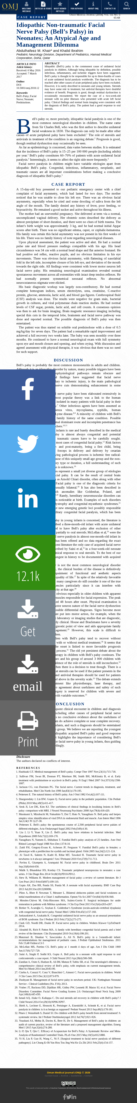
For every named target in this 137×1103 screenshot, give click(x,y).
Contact (88, 1075)
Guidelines (76, 1075)
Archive (64, 1075)
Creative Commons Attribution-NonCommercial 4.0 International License (80, 1088)
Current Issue (51, 1075)
